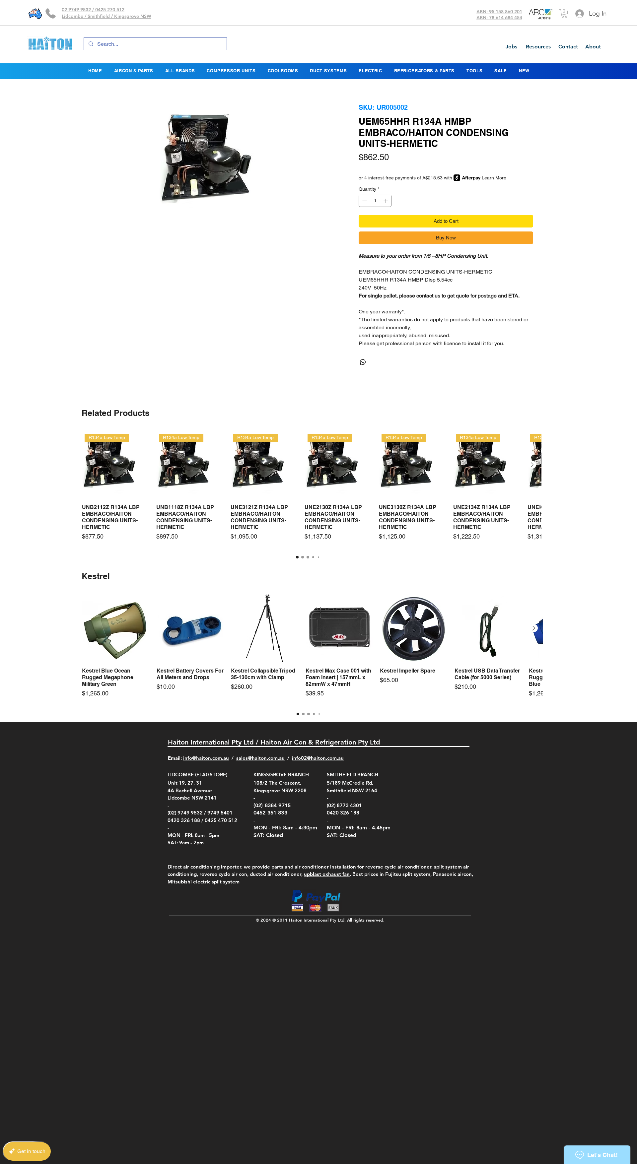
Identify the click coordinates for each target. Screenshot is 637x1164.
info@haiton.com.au (206, 758)
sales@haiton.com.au (260, 758)
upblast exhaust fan (327, 874)
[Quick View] (116, 628)
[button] (564, 13)
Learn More (494, 177)
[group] (307, 489)
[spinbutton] (375, 201)
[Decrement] (364, 201)
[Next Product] (532, 465)
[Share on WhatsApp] (363, 362)
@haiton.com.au (325, 758)
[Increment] (386, 201)
